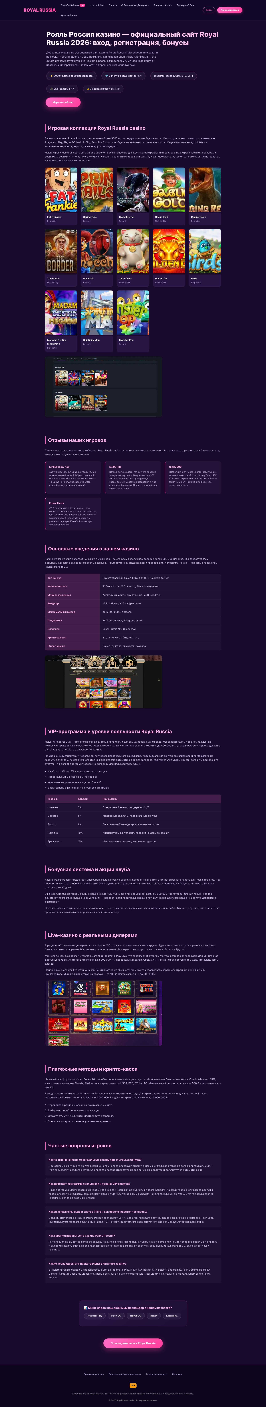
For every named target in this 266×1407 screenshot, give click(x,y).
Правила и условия (94, 1374)
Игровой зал (97, 5)
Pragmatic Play (94, 1316)
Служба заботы (72, 5)
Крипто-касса (69, 15)
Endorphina (171, 1316)
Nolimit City (135, 1316)
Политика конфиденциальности (125, 1374)
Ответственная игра (156, 1374)
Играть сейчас (63, 102)
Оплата (113, 5)
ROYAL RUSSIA (40, 10)
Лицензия (177, 1374)
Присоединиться (230, 10)
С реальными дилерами (135, 5)
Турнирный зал (185, 5)
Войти (209, 10)
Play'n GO (116, 1316)
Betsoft (153, 1316)
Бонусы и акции (162, 5)
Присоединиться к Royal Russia (133, 1343)
